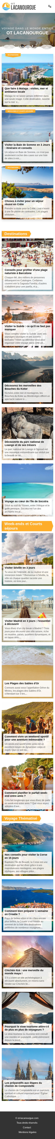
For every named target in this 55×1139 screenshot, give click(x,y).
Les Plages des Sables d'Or (22, 683)
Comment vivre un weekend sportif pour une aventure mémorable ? (27, 738)
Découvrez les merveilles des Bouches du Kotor (23, 387)
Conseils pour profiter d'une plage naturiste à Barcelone (26, 271)
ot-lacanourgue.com (28, 1118)
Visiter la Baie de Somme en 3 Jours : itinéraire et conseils (27, 146)
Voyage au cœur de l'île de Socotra (26, 501)
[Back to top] (47, 1131)
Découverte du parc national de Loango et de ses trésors (24, 443)
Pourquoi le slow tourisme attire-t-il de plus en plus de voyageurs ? (27, 1028)
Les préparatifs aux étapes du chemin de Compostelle (23, 1084)
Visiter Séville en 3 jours (20, 567)
